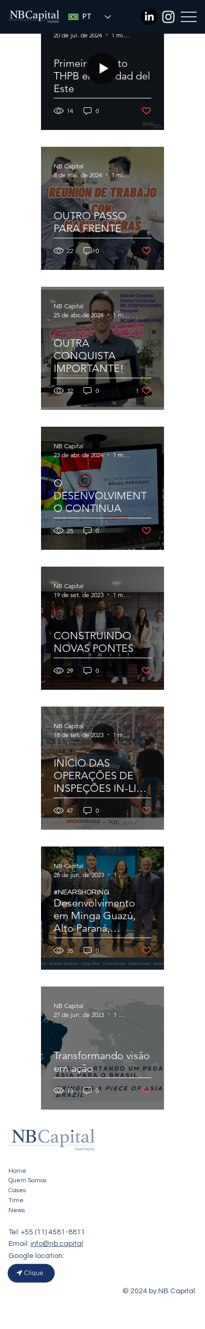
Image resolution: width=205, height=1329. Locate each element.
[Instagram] (168, 16)
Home (17, 1170)
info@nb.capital (56, 1243)
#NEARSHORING (81, 892)
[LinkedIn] (149, 16)
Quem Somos (27, 1180)
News (16, 1210)
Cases (17, 1190)
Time (16, 1200)
